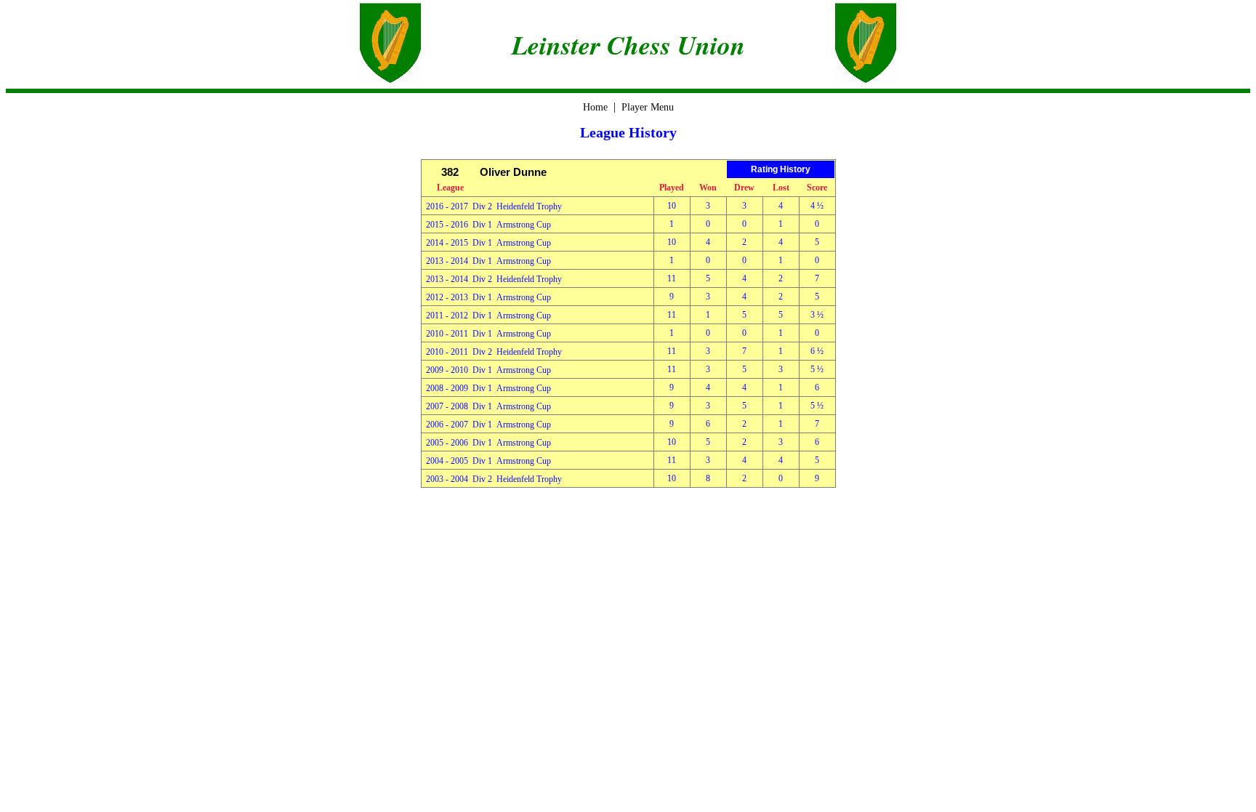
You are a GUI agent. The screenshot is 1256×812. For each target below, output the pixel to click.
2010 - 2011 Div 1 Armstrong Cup (488, 334)
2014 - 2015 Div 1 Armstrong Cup (488, 243)
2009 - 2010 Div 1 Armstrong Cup (488, 370)
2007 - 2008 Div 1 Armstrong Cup (488, 406)
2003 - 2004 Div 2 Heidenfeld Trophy (494, 479)
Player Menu (647, 107)
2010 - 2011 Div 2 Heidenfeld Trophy (494, 352)
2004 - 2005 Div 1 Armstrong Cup (488, 461)
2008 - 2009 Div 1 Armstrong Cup (488, 388)
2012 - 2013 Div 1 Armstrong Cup (488, 297)
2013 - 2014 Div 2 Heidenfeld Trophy (494, 279)
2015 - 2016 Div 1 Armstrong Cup (488, 225)
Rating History (780, 169)
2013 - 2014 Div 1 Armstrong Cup (488, 261)
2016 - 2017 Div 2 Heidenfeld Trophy (494, 206)
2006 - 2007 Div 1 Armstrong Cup (488, 424)
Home (595, 107)
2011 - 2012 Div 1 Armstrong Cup (488, 315)
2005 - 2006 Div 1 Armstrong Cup (488, 443)
